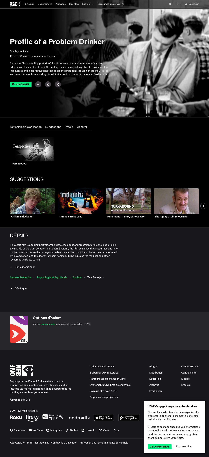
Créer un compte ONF (102, 366)
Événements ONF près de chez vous (110, 384)
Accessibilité (17, 442)
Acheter (82, 127)
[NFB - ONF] (15, 4)
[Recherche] (170, 4)
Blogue (153, 366)
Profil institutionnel (38, 442)
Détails (69, 127)
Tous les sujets (95, 277)
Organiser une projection (104, 397)
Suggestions (53, 127)
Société (77, 277)
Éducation (155, 378)
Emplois (185, 384)
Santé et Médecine (20, 277)
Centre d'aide (188, 372)
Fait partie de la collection (26, 127)
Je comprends (159, 446)
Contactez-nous (190, 366)
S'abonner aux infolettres (104, 372)
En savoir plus (183, 446)
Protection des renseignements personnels (104, 442)
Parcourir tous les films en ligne (108, 378)
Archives (154, 384)
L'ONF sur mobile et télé (24, 410)
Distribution (155, 372)
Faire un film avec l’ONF (103, 391)
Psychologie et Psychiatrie (52, 277)
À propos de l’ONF (20, 399)
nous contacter (48, 324)
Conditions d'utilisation (64, 442)
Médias (185, 378)
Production (155, 391)
